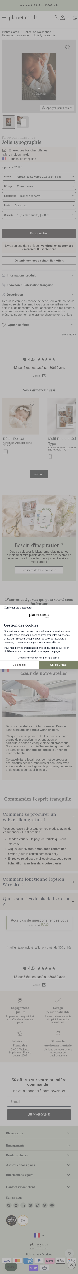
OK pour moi (58, 664)
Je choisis (19, 664)
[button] (11, 1267)
